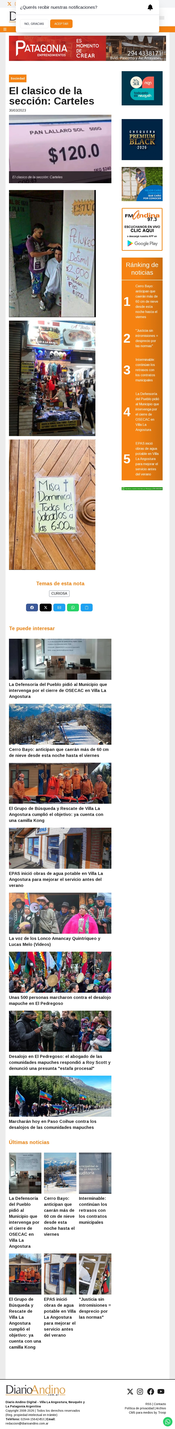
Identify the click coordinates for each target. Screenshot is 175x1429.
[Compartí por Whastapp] (73, 607)
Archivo (161, 1408)
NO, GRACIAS (34, 23)
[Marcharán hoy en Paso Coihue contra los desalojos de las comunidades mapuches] (60, 1096)
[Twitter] (9, 4)
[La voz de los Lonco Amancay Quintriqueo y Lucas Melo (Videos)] (60, 913)
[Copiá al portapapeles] (87, 607)
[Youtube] (161, 1391)
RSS (149, 1404)
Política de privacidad (139, 1408)
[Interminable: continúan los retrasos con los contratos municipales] (95, 1173)
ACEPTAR (61, 23)
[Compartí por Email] (59, 607)
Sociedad (18, 78)
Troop (162, 1412)
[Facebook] (150, 1391)
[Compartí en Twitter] (46, 607)
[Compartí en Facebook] (32, 607)
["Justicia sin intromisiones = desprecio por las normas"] (95, 1274)
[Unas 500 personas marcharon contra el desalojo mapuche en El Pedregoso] (60, 972)
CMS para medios (141, 1412)
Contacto (160, 1404)
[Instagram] (140, 1391)
